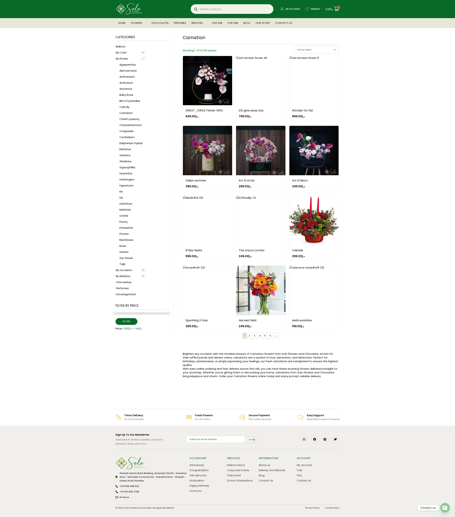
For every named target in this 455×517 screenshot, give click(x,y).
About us (264, 465)
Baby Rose (126, 95)
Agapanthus (127, 64)
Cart (299, 470)
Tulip (122, 264)
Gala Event (234, 475)
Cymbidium (127, 137)
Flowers (136, 23)
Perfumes (180, 23)
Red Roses (126, 240)
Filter (126, 321)
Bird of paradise (129, 101)
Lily (121, 197)
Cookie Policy (332, 507)
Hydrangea (126, 179)
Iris (121, 191)
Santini (123, 252)
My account (304, 465)
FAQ (299, 475)
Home (121, 23)
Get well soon (198, 475)
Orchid (123, 216)
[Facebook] (314, 439)
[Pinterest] (325, 439)
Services (197, 23)
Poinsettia (126, 228)
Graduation (196, 480)
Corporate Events (238, 470)
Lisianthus (125, 203)
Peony (123, 222)
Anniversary (196, 465)
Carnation (126, 113)
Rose (122, 246)
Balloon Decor (236, 465)
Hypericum (126, 185)
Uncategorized (126, 294)
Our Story (263, 23)
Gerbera (124, 155)
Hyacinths (125, 173)
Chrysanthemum (130, 125)
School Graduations (240, 480)
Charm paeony (129, 119)
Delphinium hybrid (131, 143)
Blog (246, 23)
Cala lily (124, 107)
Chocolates (159, 23)
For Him (233, 23)
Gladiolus (125, 161)
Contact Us (283, 23)
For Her (217, 23)
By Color (121, 52)
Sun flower (126, 258)
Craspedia (126, 131)
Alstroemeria (127, 71)
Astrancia (125, 89)
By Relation (123, 276)
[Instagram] (304, 439)
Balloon (120, 46)
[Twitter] (335, 439)
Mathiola (125, 209)
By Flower (122, 58)
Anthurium (126, 83)
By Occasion (124, 270)
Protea (124, 234)
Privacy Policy (312, 507)
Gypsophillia (127, 167)
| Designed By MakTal (163, 507)
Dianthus (125, 149)
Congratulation (199, 470)
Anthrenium (127, 77)
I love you (195, 491)
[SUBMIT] (252, 439)
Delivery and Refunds (272, 470)
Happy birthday (199, 485)
